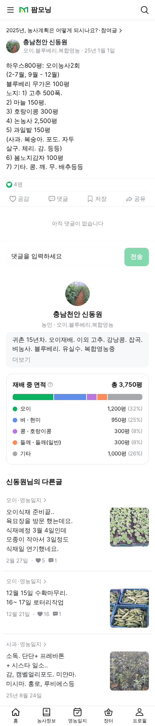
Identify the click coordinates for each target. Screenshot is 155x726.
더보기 (21, 359)
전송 (136, 256)
